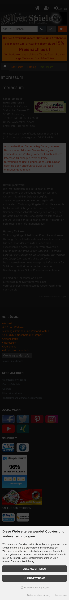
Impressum (61, 595)
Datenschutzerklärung (38, 595)
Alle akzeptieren (34, 568)
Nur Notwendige (34, 578)
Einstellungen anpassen (36, 587)
